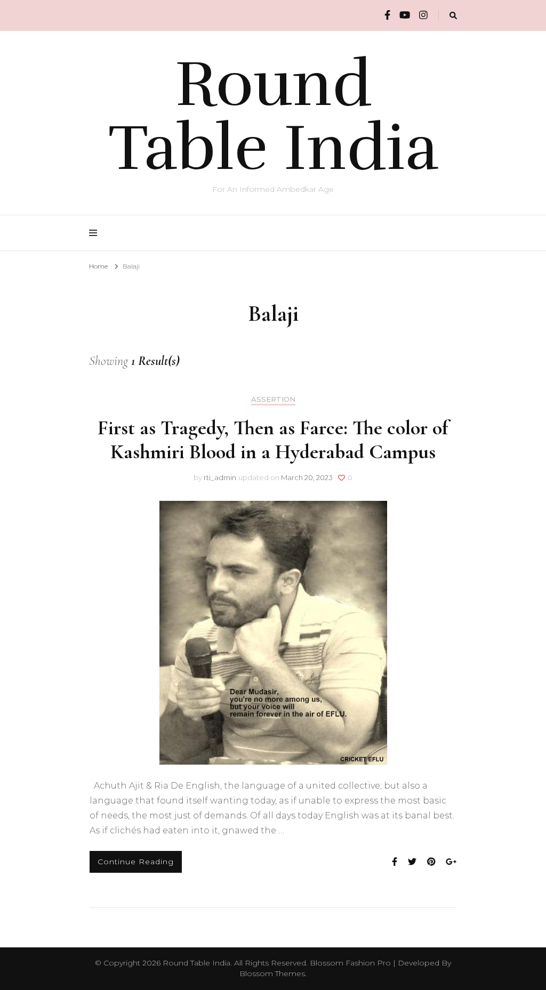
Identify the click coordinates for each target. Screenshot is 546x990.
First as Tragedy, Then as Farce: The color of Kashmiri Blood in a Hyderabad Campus (273, 440)
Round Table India (273, 116)
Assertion (273, 399)
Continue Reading (136, 861)
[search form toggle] (453, 15)
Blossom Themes (272, 973)
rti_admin (220, 477)
